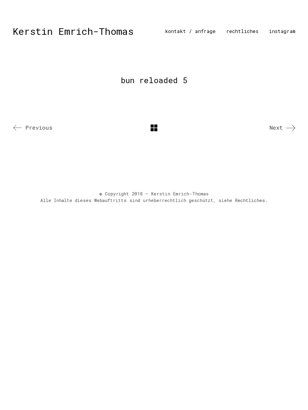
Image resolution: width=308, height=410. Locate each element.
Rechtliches (250, 200)
